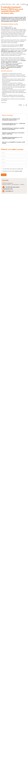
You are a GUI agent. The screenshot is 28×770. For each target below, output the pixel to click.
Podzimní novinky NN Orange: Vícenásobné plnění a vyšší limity (13, 133)
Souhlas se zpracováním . (12, 171)
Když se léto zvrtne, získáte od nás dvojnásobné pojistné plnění (11, 119)
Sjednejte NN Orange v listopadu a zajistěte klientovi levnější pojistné (13, 128)
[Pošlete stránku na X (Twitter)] (26, 105)
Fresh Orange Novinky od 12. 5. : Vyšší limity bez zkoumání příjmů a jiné (13, 124)
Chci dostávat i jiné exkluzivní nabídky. (12, 168)
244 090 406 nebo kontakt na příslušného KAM (10, 188)
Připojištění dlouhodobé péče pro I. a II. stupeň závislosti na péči (12, 138)
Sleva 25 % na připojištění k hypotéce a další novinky (13, 142)
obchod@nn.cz (9, 191)
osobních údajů (18, 171)
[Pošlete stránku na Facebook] (23, 105)
